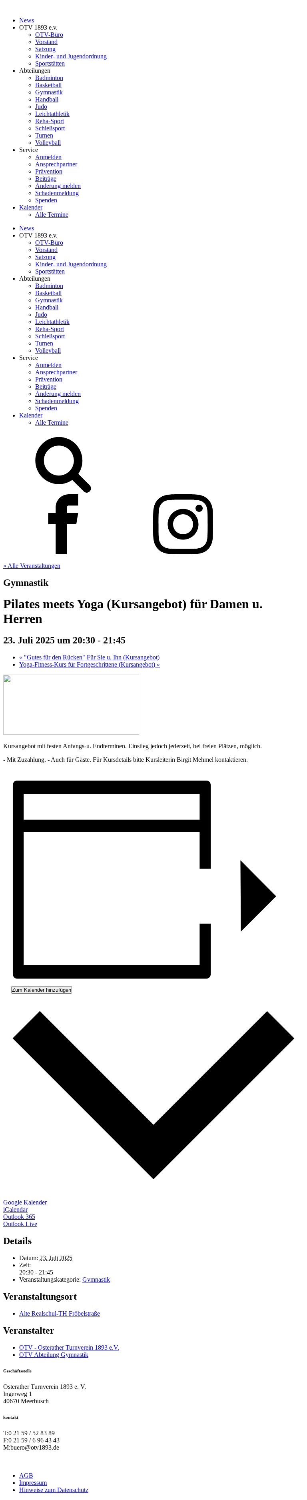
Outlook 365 (19, 1216)
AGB (26, 1475)
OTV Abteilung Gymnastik (53, 1354)
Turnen (44, 135)
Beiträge (45, 178)
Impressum (33, 1482)
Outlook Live (20, 1223)
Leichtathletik (52, 113)
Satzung (45, 49)
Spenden (46, 200)
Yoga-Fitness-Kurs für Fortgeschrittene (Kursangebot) (89, 664)
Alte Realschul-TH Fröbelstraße (59, 1313)
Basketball (48, 85)
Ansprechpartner (56, 164)
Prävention (48, 171)
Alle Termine (51, 214)
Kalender (30, 207)
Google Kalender (25, 1202)
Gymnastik (49, 92)
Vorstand (46, 41)
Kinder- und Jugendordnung (71, 56)
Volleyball (48, 142)
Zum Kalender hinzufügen (41, 990)
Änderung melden (58, 185)
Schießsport (50, 128)
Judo (41, 106)
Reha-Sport (49, 121)
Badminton (49, 77)
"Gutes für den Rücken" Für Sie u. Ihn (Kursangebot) (89, 657)
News (26, 20)
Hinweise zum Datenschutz (53, 1489)
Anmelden (48, 157)
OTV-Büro (49, 34)
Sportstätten (50, 63)
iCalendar (15, 1209)
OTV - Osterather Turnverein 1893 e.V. (69, 1347)
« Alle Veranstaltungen (31, 565)
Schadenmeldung (57, 193)
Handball (46, 99)
